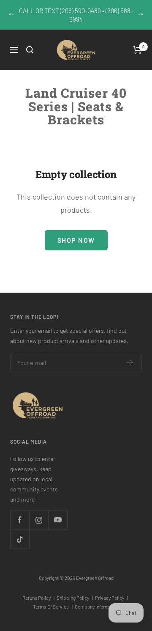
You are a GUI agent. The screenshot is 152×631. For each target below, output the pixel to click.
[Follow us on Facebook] (19, 519)
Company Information (97, 606)
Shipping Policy (75, 598)
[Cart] (137, 50)
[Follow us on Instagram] (38, 519)
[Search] (30, 50)
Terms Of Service (53, 606)
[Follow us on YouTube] (57, 519)
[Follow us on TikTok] (19, 539)
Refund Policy (38, 598)
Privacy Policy (111, 598)
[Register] (129, 363)
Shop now (76, 240)
